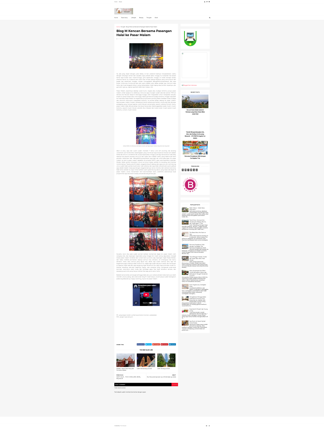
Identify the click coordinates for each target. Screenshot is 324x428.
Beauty (141, 17)
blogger (174, 384)
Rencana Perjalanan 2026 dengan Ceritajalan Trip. (196, 245)
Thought (149, 17)
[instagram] (209, 1)
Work (156, 17)
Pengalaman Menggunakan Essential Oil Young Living (197, 297)
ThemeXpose (123, 425)
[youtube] (204, 1)
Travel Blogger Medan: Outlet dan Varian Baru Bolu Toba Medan (198, 258)
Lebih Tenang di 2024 (163, 368)
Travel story (124, 17)
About (120, 1)
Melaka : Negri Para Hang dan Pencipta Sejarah (125, 369)
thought (123, 26)
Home (115, 1)
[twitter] (206, 1)
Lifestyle (133, 17)
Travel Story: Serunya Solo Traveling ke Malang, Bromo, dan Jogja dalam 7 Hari (197, 221)
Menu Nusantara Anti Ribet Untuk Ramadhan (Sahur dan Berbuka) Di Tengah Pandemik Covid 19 (198, 273)
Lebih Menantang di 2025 (144, 368)
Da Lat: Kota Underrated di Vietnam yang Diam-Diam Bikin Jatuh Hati (195, 112)
